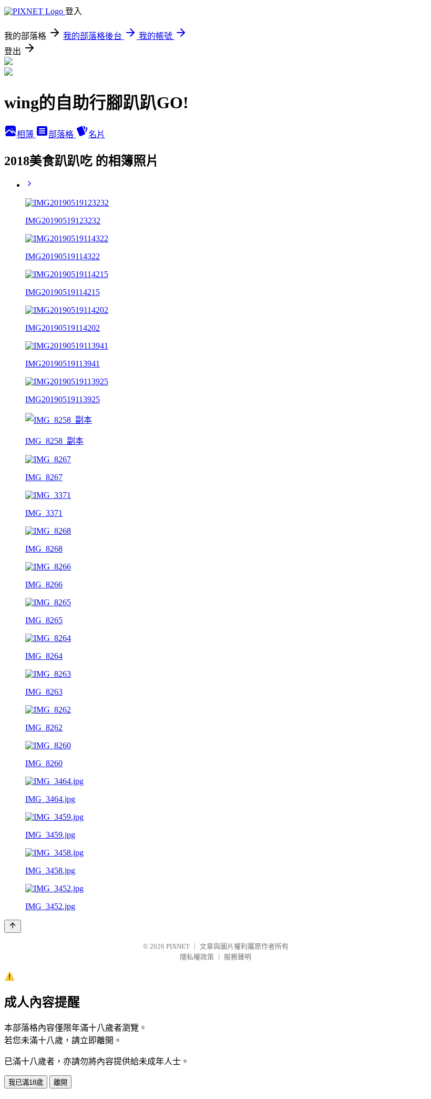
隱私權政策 (197, 957)
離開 (60, 1082)
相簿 (26, 134)
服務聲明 (237, 957)
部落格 (62, 134)
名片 (96, 134)
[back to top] (12, 926)
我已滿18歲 (25, 1082)
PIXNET (178, 946)
